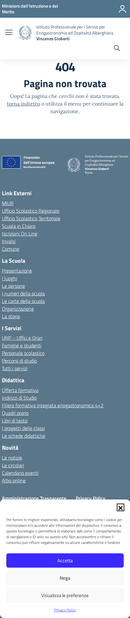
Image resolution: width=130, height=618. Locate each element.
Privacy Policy (65, 610)
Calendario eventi (20, 473)
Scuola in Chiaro (18, 226)
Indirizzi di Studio (19, 398)
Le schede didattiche (23, 436)
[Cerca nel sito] (117, 49)
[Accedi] (122, 9)
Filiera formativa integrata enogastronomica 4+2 (52, 405)
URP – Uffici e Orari (22, 338)
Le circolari (13, 465)
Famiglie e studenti (21, 345)
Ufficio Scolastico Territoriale (31, 218)
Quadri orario (15, 413)
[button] (120, 507)
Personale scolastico (23, 353)
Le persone (13, 286)
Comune (10, 249)
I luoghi (9, 278)
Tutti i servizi (14, 368)
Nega (65, 578)
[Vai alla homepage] (25, 33)
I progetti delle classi (23, 428)
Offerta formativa (20, 390)
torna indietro (23, 103)
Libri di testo (14, 420)
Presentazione (17, 270)
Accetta (65, 560)
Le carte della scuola (23, 301)
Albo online (14, 480)
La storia (11, 316)
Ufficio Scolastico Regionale (30, 211)
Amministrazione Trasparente (34, 498)
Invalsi (8, 241)
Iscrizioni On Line (19, 233)
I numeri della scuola (23, 293)
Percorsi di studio (19, 360)
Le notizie (12, 457)
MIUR (8, 203)
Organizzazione (18, 308)
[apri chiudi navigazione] (9, 33)
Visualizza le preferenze (65, 595)
